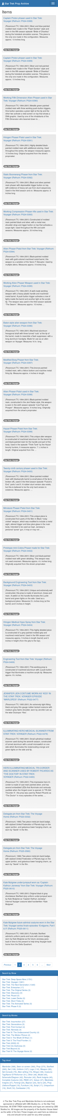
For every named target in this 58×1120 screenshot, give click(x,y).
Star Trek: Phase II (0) (11, 1006)
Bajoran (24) (31, 1082)
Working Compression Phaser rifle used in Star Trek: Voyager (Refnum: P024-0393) (28, 213)
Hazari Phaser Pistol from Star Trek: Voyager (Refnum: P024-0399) (20, 430)
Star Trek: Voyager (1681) (13, 982)
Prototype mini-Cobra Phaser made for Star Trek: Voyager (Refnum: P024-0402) (26, 549)
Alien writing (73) (25, 1071)
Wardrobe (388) (9, 1066)
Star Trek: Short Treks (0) (13, 1001)
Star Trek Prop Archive (16, 3)
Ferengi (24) (19, 1082)
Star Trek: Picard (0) (10, 995)
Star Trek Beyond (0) (11, 1048)
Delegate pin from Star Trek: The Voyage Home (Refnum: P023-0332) (22, 815)
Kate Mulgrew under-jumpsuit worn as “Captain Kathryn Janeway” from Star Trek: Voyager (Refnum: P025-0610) (28, 885)
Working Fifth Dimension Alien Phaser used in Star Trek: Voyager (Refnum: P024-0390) (27, 99)
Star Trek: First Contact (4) (13, 1027)
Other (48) (32, 1074)
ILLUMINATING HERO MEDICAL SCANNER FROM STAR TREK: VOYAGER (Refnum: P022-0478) (28, 732)
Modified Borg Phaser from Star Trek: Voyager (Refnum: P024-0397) (21, 361)
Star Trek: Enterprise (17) (13, 987)
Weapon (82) (46, 1069)
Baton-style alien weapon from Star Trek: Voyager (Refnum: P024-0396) (22, 324)
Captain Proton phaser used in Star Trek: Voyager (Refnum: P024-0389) (22, 59)
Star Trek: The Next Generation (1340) (18, 984)
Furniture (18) (27, 1085)
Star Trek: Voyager (11, 50)
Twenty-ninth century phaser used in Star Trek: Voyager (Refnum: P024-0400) (25, 470)
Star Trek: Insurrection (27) (13, 1021)
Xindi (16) (11, 1088)
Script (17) (38, 1085)
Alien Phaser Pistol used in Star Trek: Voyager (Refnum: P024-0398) (21, 393)
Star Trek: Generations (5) (13, 1024)
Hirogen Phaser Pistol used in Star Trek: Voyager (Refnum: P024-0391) (22, 139)
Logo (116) (34, 1069)
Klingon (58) (38, 1071)
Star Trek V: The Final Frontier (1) (16, 1040)
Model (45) (42, 1074)
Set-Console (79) (9, 1071)
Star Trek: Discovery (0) (12, 992)
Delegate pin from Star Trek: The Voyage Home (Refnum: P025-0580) (22, 849)
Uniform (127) (23, 1069)
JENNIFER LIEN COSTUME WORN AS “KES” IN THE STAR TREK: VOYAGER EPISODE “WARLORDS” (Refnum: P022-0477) (27, 696)
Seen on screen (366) (26, 1066)
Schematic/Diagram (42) (12, 1077)
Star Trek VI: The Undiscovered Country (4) (20, 1032)
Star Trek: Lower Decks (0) (13, 998)
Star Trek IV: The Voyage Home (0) (17, 1051)
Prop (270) (41, 1066)
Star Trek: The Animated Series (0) (17, 1003)
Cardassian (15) (23, 1088)
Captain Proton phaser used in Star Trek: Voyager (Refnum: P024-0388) (22, 19)
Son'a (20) (41, 1082)
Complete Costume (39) (12, 1080)
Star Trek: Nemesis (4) (11, 1029)
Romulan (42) (30, 1077)
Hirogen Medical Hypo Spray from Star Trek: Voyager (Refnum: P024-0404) (24, 623)
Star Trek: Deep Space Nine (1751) (17, 979)
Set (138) (12, 1069)
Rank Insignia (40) (44, 1077)
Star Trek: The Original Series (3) (16, 990)
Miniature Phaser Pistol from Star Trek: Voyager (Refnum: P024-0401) (21, 509)
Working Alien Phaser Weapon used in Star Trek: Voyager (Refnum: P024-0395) (26, 284)
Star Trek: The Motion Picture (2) (16, 1035)
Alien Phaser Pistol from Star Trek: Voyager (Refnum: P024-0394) (28, 250)
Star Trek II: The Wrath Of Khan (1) (17, 1037)
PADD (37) (28, 1080)
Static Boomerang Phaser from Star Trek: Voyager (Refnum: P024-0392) (22, 176)
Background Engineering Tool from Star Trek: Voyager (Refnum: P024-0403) (24, 584)
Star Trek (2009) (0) (10, 1043)
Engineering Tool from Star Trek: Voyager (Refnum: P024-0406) (27, 660)
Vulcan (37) (39, 1080)
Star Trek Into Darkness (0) (13, 1045)
